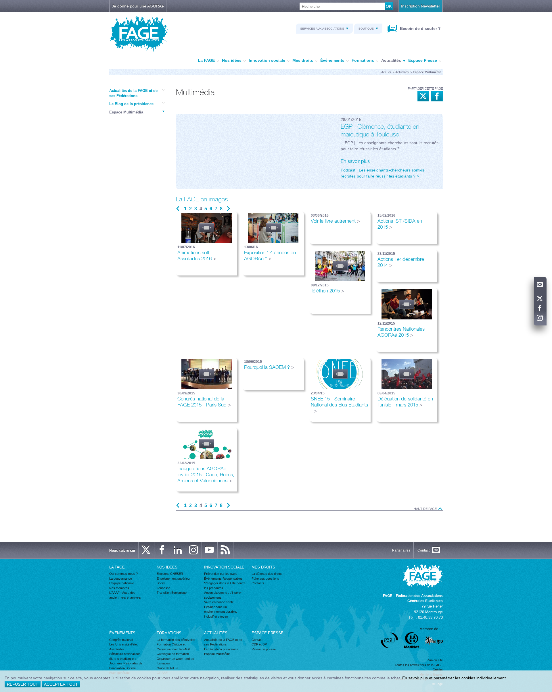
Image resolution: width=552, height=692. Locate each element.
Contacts (258, 583)
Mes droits (302, 60)
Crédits (438, 669)
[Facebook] (540, 308)
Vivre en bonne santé (219, 602)
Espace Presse (422, 60)
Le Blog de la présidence (131, 104)
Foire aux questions (265, 578)
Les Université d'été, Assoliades (123, 647)
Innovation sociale (267, 60)
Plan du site (435, 660)
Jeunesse (163, 588)
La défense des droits (267, 573)
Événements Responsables (223, 578)
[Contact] (540, 284)
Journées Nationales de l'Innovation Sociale (125, 666)
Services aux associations (322, 28)
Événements (332, 60)
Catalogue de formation (173, 654)
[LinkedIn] (178, 550)
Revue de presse (264, 649)
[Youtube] (209, 550)
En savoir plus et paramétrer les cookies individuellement (454, 678)
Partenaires (401, 550)
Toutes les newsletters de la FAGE (419, 665)
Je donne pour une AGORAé (138, 6)
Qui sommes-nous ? (123, 573)
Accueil (386, 72)
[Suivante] (228, 208)
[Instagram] (540, 318)
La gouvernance (120, 578)
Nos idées (231, 60)
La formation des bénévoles (176, 639)
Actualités (391, 60)
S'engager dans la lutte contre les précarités (225, 585)
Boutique (366, 28)
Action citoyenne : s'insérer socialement (223, 595)
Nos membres (119, 588)
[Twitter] (540, 298)
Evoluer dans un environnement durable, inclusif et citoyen (220, 611)
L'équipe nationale (121, 583)
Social (161, 583)
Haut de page (426, 508)
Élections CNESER (170, 573)
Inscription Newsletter (420, 6)
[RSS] (225, 550)
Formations (363, 60)
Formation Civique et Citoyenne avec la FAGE (174, 647)
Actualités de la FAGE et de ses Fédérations (133, 93)
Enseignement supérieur (174, 578)
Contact (257, 639)
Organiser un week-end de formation (175, 661)
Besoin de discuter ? (420, 28)
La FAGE (206, 60)
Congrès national (121, 639)
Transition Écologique (172, 592)
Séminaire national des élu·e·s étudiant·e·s (125, 656)
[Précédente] (178, 208)
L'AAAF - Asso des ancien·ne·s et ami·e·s (125, 595)
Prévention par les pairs (220, 573)
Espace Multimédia (126, 112)
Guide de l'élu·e (167, 668)
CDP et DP (259, 644)
